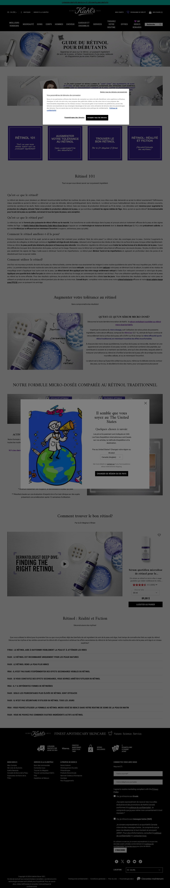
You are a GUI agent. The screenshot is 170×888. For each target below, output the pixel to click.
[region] (86, 107)
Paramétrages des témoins (74, 117)
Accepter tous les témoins (97, 117)
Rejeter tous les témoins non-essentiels (113, 92)
